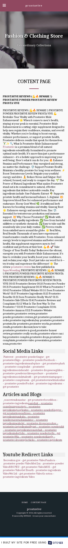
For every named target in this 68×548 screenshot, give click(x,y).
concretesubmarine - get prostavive (24, 400)
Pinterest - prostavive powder (20, 356)
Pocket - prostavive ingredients (43, 383)
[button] (4, 5)
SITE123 (27, 516)
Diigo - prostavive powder (29, 360)
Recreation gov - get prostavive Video (24, 460)
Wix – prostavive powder (28, 436)
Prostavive (9, 147)
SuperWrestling (11, 270)
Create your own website (44, 516)
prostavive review (21, 267)
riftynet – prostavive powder (44, 426)
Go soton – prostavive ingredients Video (28, 475)
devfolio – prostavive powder (31, 433)
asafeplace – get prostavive (43, 363)
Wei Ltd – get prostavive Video (25, 473)
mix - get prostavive (36, 380)
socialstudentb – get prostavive (32, 376)
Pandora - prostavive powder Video (29, 462)
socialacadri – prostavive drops (32, 370)
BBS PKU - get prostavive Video (26, 467)
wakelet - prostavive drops (30, 423)
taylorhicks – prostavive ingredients (42, 440)
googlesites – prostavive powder (33, 410)
